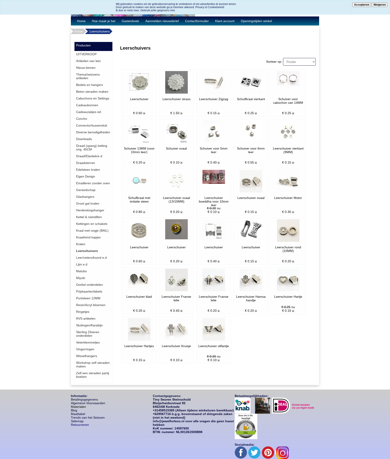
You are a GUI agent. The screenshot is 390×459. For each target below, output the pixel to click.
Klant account (224, 21)
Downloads (84, 139)
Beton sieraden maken (92, 91)
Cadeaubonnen (87, 105)
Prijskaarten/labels (89, 291)
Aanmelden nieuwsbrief (162, 21)
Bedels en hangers (89, 85)
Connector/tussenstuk (91, 125)
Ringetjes (82, 312)
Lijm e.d (81, 264)
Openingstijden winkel (256, 21)
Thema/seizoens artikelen (88, 76)
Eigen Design (85, 176)
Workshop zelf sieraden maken (93, 364)
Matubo (81, 271)
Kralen (80, 244)
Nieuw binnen (85, 67)
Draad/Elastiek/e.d (89, 156)
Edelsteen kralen (88, 169)
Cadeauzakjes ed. (89, 112)
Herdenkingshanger (90, 210)
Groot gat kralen (87, 203)
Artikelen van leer (88, 61)
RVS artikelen (85, 318)
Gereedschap (85, 190)
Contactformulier (197, 21)
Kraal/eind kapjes (88, 237)
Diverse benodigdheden (93, 132)
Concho (81, 118)
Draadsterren (85, 163)
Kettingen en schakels (91, 224)
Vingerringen (85, 349)
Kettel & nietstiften (89, 217)
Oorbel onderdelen (89, 284)
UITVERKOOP (86, 54)
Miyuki (80, 278)
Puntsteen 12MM (88, 298)
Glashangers (85, 196)
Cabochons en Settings (92, 98)
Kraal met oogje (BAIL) (92, 230)
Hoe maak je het (103, 21)
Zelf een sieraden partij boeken (92, 374)
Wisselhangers (86, 356)
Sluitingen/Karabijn (89, 325)
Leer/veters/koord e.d (91, 257)
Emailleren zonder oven (93, 183)
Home (81, 21)
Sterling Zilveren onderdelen (87, 333)
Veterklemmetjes (88, 342)
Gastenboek (130, 21)
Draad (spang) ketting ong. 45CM (91, 147)
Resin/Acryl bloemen (90, 305)
